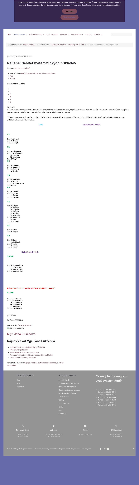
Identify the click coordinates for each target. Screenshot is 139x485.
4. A (18, 380)
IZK (60, 410)
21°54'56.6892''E (116, 436)
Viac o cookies (69, 17)
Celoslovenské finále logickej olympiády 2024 (27, 347)
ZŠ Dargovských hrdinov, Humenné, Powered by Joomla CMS (38, 449)
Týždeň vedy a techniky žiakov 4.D (23, 358)
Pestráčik (20, 387)
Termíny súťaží (64, 403)
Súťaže (61, 400)
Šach (61, 407)
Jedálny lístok (64, 380)
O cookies (62, 414)
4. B (18, 383)
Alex (89, 449)
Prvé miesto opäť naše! (19, 350)
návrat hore (11, 365)
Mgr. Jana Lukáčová (22, 68)
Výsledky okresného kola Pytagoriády (24, 352)
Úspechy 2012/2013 (25, 325)
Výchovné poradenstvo (67, 387)
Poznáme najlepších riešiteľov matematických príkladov (31, 355)
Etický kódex (63, 397)
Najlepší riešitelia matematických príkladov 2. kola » (44, 363)
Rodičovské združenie (67, 393)
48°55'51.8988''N (116, 434)
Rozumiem (69, 11)
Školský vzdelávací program (69, 390)
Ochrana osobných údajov (69, 383)
